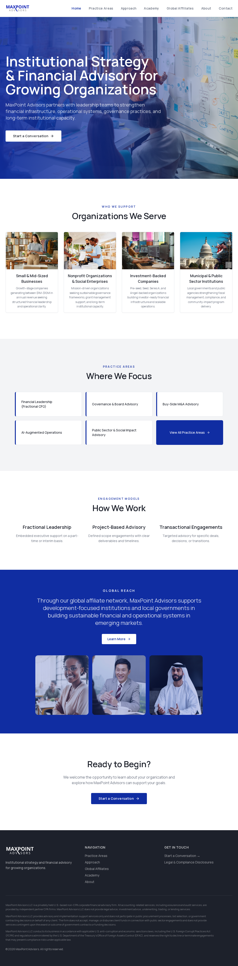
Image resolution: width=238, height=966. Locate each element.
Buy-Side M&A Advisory (181, 404)
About (206, 8)
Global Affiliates (180, 8)
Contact (225, 8)
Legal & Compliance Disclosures (189, 862)
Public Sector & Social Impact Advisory (114, 432)
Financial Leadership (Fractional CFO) (36, 404)
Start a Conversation (30, 136)
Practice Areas (101, 8)
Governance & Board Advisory (115, 404)
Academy (151, 8)
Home (76, 8)
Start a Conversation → (182, 855)
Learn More (116, 639)
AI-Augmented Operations (41, 432)
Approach (129, 8)
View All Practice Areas (187, 432)
